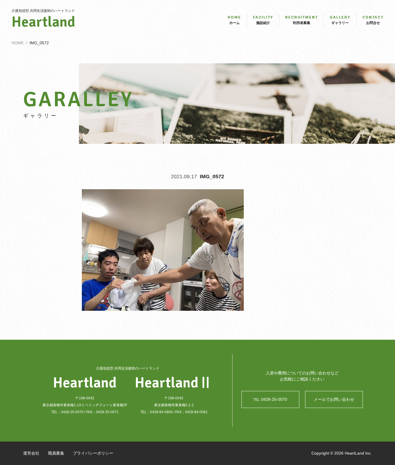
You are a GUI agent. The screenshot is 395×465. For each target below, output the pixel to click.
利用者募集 (301, 20)
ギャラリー (340, 20)
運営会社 (31, 453)
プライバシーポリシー (93, 453)
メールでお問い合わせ (334, 399)
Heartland (43, 22)
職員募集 (56, 453)
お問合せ (372, 20)
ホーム (234, 20)
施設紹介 (263, 20)
